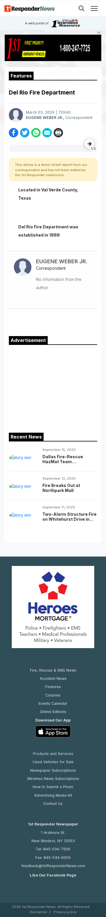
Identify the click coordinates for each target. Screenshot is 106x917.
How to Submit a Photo (53, 787)
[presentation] (89, 144)
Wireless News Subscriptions (53, 778)
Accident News (53, 678)
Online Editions (53, 711)
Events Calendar (53, 703)
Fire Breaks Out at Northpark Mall (61, 488)
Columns (53, 695)
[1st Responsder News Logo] (29, 8)
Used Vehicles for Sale (53, 762)
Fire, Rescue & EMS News (53, 670)
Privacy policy (65, 912)
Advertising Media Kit (53, 795)
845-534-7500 (56, 849)
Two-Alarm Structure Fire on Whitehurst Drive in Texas (69, 517)
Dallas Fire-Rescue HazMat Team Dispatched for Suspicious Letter (62, 459)
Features (53, 687)
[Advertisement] (53, 387)
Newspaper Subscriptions (53, 770)
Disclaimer (38, 912)
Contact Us (53, 803)
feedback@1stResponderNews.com (53, 866)
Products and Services (53, 753)
